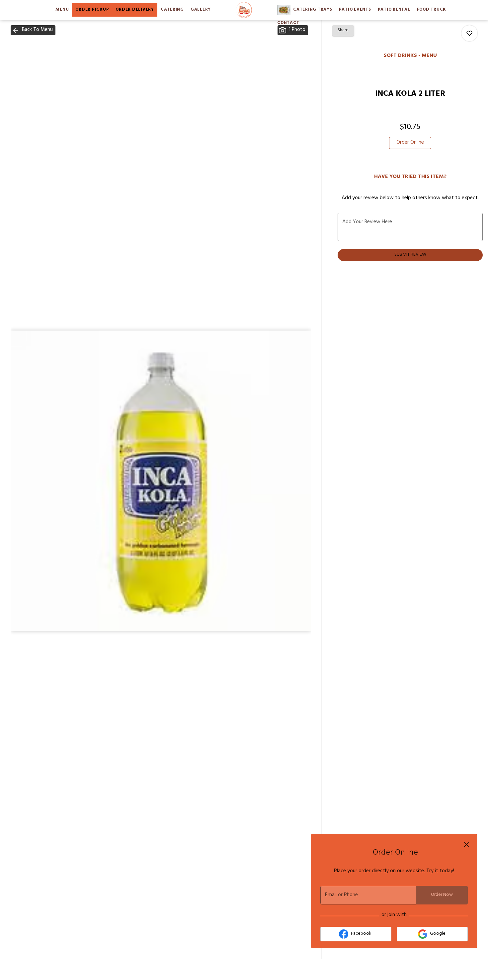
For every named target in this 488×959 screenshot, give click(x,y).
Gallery (201, 10)
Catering (172, 10)
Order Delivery (135, 10)
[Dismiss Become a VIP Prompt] (466, 845)
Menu (62, 10)
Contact (288, 23)
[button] (33, 30)
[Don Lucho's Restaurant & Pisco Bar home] (244, 10)
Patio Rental (394, 10)
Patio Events (355, 10)
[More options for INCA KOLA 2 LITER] (469, 33)
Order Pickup (92, 10)
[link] (410, 143)
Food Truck (432, 10)
